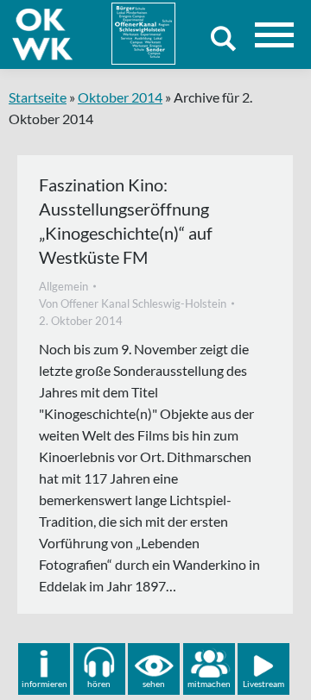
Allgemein (63, 286)
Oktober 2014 (120, 97)
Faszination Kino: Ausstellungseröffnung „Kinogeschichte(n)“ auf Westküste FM (126, 220)
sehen (154, 683)
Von (132, 303)
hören (99, 683)
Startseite (38, 97)
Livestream (263, 683)
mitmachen (209, 683)
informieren (44, 683)
